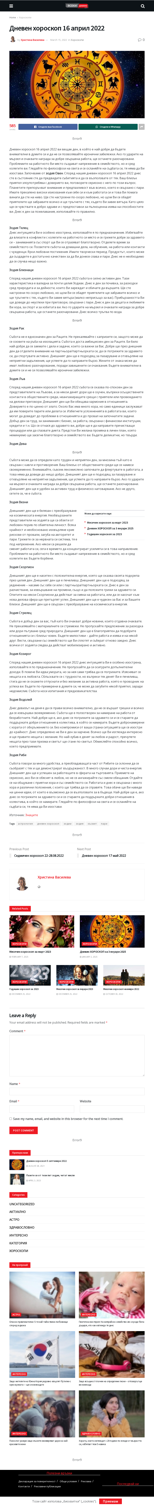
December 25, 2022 (20, 994)
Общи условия (68, 1481)
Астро (14, 1220)
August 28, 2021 (36, 1166)
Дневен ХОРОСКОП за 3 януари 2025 (110, 528)
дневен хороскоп (48, 823)
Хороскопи (25, 17)
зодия (80, 823)
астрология (25, 823)
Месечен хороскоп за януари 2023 (74, 989)
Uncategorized (22, 1204)
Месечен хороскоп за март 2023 (107, 522)
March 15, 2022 (58, 40)
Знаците (31, 815)
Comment (17, 1031)
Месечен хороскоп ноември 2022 (121, 989)
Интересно (18, 1235)
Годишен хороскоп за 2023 (104, 534)
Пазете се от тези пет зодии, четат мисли (50, 1175)
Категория (18, 1243)
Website (85, 1101)
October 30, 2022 (114, 994)
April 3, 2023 (34, 1180)
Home (12, 17)
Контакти (24, 1486)
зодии (68, 823)
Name (14, 1084)
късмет (92, 823)
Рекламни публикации (47, 1486)
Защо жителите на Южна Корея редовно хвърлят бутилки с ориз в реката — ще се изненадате (40, 1383)
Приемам (110, 1501)
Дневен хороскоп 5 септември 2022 (46, 1161)
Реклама (86, 1481)
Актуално (17, 1212)
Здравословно (21, 1227)
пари (104, 823)
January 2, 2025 (89, 956)
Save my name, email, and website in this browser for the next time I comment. (68, 1119)
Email (14, 1101)
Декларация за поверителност (37, 1481)
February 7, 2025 (19, 956)
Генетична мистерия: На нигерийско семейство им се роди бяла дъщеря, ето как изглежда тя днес (111, 1323)
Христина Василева (32, 40)
